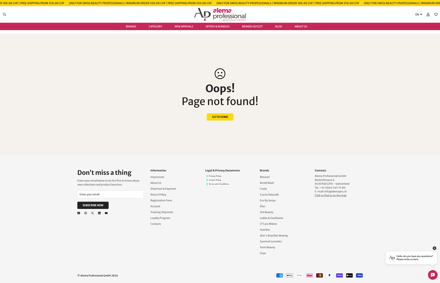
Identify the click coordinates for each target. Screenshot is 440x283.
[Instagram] (85, 213)
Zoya (263, 253)
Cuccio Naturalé (269, 194)
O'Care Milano (268, 223)
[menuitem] (134, 26)
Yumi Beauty (267, 247)
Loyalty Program (160, 218)
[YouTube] (106, 213)
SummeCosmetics (271, 241)
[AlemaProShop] (220, 14)
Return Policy (158, 194)
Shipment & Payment (163, 188)
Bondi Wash (267, 182)
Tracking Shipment (161, 212)
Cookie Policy (215, 180)
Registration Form (161, 200)
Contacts (155, 223)
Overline (265, 229)
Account (155, 206)
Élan (262, 206)
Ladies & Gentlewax (271, 218)
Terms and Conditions (219, 184)
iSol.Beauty (266, 212)
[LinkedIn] (99, 213)
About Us (155, 182)
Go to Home (220, 117)
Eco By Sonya (268, 200)
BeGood (265, 177)
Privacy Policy (215, 176)
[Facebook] (78, 213)
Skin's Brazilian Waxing (274, 235)
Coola (263, 188)
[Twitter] (92, 213)
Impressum (157, 177)
